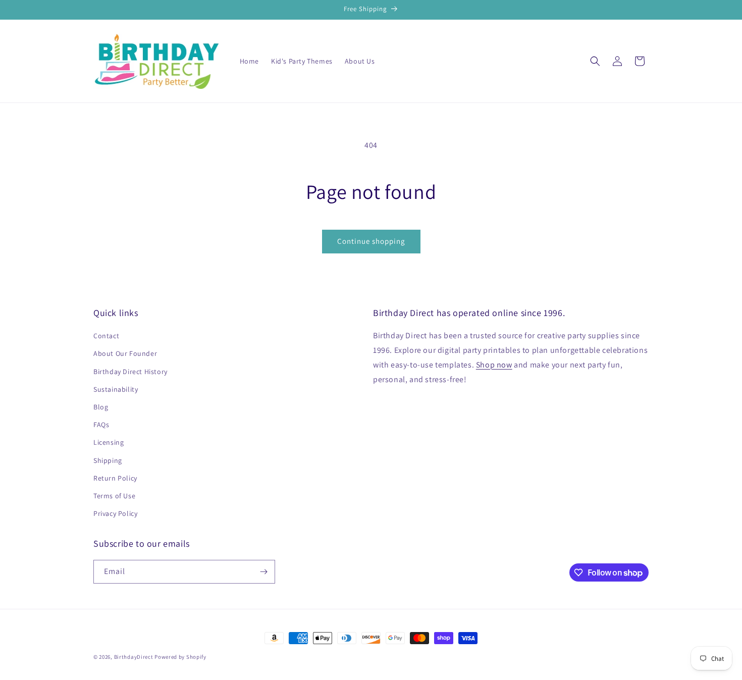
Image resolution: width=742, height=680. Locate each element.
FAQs (101, 424)
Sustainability (115, 389)
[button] (595, 61)
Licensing (108, 442)
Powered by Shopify (180, 656)
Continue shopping (371, 241)
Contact (106, 335)
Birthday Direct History (130, 371)
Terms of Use (114, 495)
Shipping (107, 460)
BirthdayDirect (133, 656)
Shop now (494, 364)
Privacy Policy (115, 513)
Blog (100, 406)
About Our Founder (125, 353)
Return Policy (115, 478)
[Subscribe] (263, 572)
